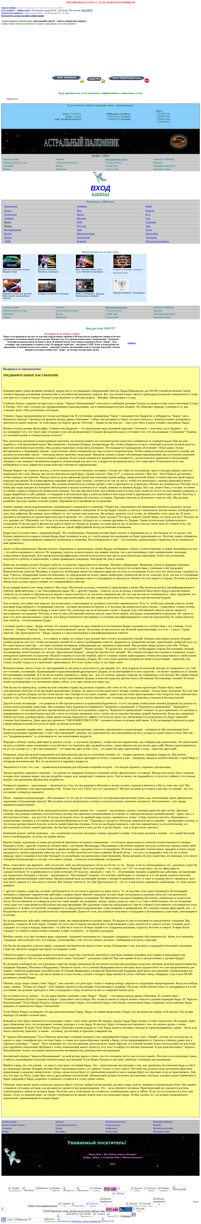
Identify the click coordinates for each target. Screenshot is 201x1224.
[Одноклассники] (29, 99)
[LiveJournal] (35, 99)
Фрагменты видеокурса (48, 272)
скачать (131, 343)
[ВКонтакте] (22, 99)
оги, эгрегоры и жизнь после (89, 269)
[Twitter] (26, 99)
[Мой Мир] (32, 99)
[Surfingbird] (41, 99)
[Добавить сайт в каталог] (133, 1216)
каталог (195, 1201)
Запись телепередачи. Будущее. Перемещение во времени (90, 295)
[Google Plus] (38, 99)
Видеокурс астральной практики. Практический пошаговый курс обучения (17, 296)
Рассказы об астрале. (47, 269)
